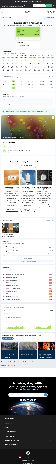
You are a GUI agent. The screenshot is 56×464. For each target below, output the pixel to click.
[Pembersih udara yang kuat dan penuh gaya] (44, 177)
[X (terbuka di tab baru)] (24, 400)
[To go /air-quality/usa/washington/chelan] (28, 296)
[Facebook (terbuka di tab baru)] (21, 400)
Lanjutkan (49, 5)
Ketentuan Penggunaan (28, 460)
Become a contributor (8, 338)
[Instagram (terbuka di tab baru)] (31, 400)
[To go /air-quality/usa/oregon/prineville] (28, 291)
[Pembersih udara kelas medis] (28, 177)
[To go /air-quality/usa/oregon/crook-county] (28, 288)
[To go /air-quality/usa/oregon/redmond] (28, 294)
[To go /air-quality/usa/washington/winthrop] (28, 299)
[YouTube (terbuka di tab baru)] (28, 400)
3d (49, 76)
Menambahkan (50, 17)
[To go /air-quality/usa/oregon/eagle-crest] (28, 283)
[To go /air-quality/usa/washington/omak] (28, 285)
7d (52, 76)
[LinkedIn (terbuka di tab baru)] (35, 400)
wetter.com (30, 258)
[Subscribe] (45, 394)
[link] (48, 12)
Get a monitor (10, 152)
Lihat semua (49, 220)
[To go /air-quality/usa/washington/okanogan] (28, 280)
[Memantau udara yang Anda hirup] (11, 177)
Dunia (2, 17)
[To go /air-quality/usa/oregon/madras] (28, 277)
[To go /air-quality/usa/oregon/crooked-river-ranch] (28, 274)
